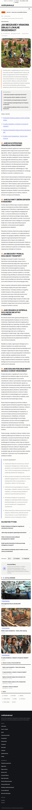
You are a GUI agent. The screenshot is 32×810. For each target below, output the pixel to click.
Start (2, 16)
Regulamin (3, 766)
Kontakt (3, 800)
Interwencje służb (5, 735)
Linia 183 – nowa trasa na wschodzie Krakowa (16, 12)
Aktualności (4, 741)
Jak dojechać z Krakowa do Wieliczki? (10, 686)
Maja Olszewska (4, 778)
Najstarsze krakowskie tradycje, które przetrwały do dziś (13, 677)
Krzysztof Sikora (25, 33)
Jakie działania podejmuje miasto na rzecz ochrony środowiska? (15, 108)
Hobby (15, 698)
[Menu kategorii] (29, 8)
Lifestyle (21, 695)
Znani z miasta (6, 702)
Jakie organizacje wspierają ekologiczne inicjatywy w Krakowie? (15, 103)
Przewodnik (4, 738)
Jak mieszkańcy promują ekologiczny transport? (15, 100)
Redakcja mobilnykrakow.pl (7, 787)
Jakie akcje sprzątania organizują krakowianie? (15, 94)
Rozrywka (14, 695)
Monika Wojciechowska (6, 781)
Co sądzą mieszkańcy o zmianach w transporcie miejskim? (14, 672)
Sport (14, 702)
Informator (23, 698)
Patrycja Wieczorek (5, 784)
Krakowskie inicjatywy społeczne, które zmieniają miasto (14, 681)
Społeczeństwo (7, 16)
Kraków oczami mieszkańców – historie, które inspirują (13, 667)
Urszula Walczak (5, 790)
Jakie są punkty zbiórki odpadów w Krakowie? (15, 97)
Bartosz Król (4, 772)
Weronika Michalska (5, 793)
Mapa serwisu (4, 769)
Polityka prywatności (6, 763)
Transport (6, 695)
